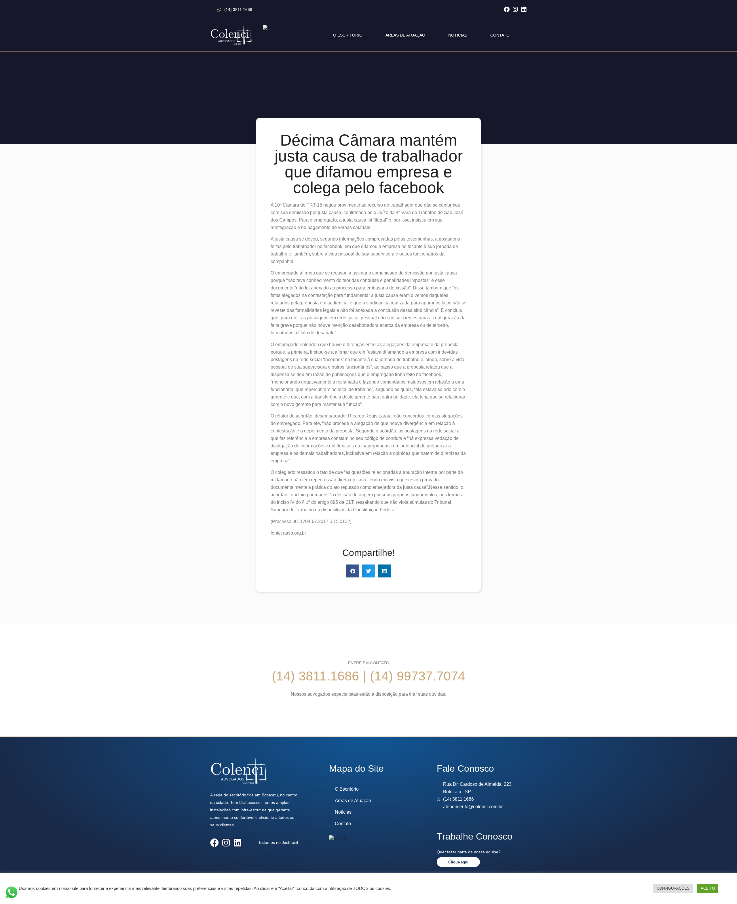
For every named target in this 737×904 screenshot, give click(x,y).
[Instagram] (515, 9)
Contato (500, 35)
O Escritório (347, 35)
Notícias (457, 35)
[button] (352, 570)
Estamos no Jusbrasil (278, 842)
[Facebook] (507, 9)
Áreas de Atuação (405, 35)
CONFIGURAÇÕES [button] (673, 888)
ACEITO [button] (708, 888)
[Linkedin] (524, 9)
